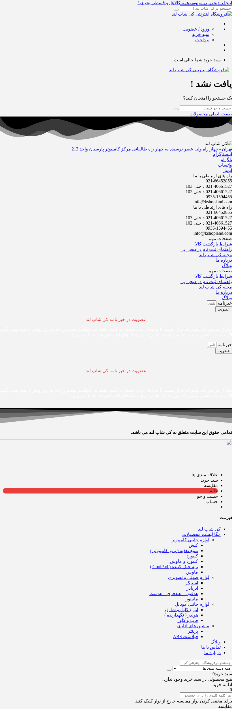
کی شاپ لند (209, 529)
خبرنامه (224, 303)
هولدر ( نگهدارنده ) (181, 615)
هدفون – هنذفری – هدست (173, 593)
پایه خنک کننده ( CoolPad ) (174, 566)
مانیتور (192, 598)
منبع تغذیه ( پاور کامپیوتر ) (174, 550)
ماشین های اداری (193, 625)
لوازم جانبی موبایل (192, 604)
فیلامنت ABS (185, 636)
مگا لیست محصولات (201, 534)
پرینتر (193, 631)
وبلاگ (215, 641)
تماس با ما (211, 647)
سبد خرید (200, 34)
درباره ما (212, 652)
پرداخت (202, 39)
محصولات (199, 113)
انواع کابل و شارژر (181, 609)
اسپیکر (191, 582)
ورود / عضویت (195, 29)
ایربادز (192, 588)
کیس (193, 545)
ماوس (192, 572)
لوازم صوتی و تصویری (188, 577)
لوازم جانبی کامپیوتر (190, 539)
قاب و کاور (187, 620)
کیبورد (192, 555)
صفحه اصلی (220, 113)
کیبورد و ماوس (184, 561)
